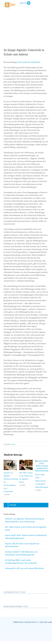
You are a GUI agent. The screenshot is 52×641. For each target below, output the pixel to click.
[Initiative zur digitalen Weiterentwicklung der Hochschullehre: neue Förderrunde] (10, 461)
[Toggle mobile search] (43, 4)
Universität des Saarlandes (29, 62)
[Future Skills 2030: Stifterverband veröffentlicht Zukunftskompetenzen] (41, 461)
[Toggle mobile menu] (47, 4)
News (13, 444)
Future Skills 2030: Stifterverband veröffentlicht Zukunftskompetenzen (43, 481)
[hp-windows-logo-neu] (20, 595)
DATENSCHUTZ (31, 622)
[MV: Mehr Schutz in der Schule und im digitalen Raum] (26, 461)
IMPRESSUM (18, 622)
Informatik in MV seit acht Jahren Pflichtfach (24, 568)
